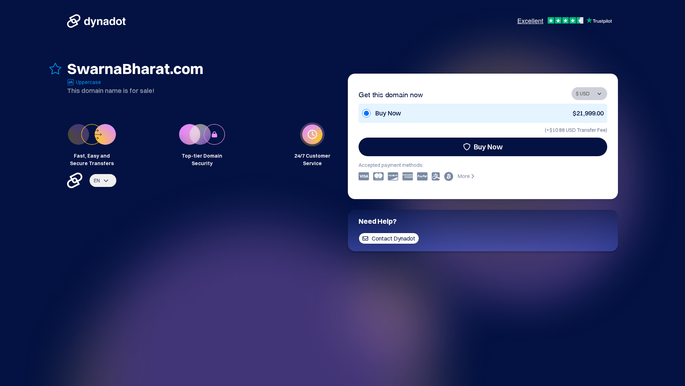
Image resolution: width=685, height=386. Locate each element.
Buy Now (488, 146)
